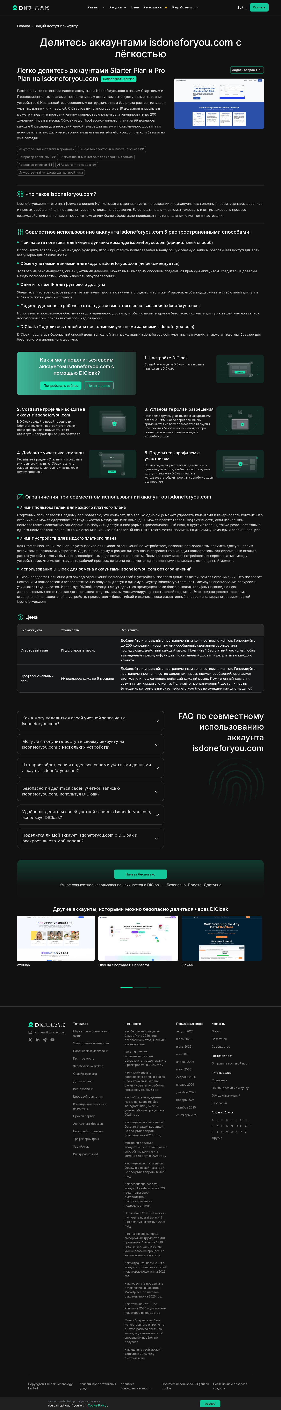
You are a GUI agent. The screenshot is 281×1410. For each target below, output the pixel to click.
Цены (135, 7)
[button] (247, 70)
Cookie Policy (97, 1405)
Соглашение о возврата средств (230, 1386)
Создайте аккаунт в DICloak (164, 364)
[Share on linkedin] (38, 1040)
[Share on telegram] (45, 1040)
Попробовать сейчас (118, 79)
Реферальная (153, 7)
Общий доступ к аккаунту (56, 26)
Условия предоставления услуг (98, 1386)
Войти (242, 7)
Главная (23, 26)
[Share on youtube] (52, 1040)
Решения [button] (94, 7)
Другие (217, 1138)
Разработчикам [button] (183, 7)
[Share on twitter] (30, 1040)
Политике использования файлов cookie (185, 1386)
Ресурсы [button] (116, 7)
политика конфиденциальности (136, 1386)
